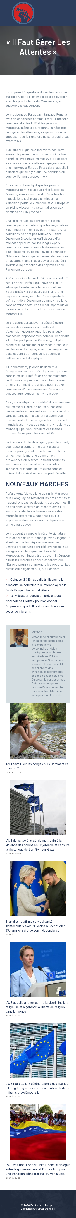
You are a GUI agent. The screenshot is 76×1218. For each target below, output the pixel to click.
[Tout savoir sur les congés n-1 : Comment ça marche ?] (38, 756)
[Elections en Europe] (24, 13)
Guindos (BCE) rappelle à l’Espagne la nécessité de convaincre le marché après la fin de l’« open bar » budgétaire (36, 585)
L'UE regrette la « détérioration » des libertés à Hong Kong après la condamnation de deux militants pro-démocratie (37, 1088)
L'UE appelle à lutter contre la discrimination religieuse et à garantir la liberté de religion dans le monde (37, 1007)
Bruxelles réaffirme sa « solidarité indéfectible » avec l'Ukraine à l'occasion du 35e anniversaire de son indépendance (36, 926)
